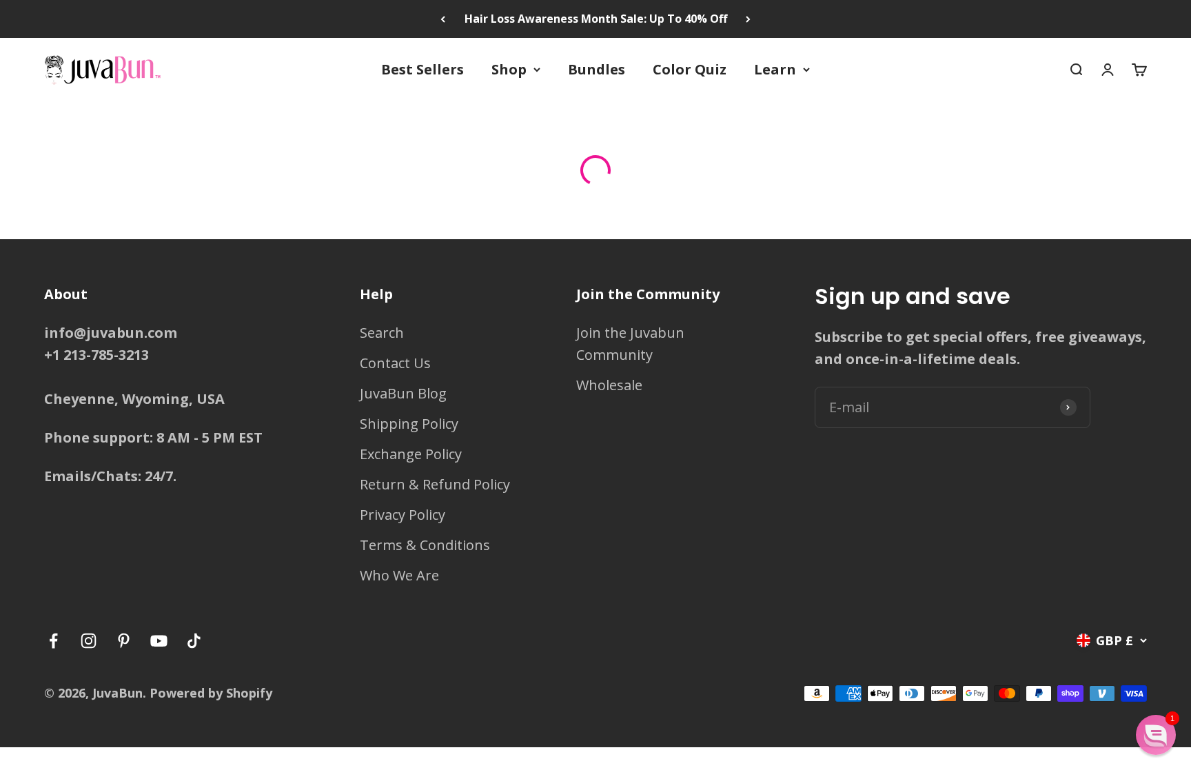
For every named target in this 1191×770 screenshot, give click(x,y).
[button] (1156, 735)
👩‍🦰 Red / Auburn (596, 554)
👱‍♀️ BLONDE (595, 349)
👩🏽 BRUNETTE (595, 400)
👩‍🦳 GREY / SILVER (595, 503)
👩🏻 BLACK (596, 451)
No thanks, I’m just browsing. (595, 593)
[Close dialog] (786, 167)
